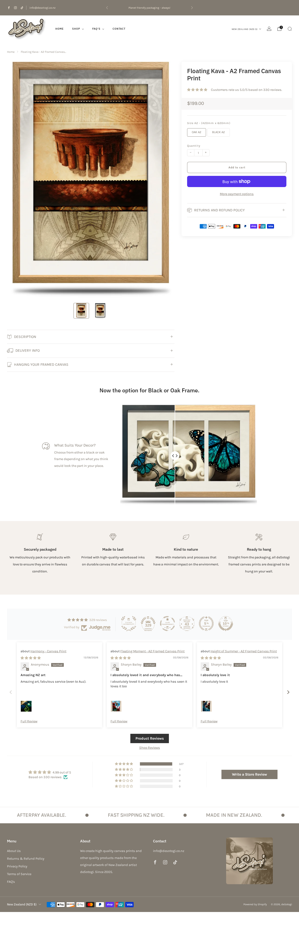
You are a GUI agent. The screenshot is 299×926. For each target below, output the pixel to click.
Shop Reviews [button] (149, 748)
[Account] (269, 28)
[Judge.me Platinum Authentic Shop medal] (128, 623)
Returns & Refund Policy (25, 859)
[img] (31, 658)
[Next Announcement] (192, 8)
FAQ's (96, 28)
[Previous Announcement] (107, 8)
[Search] (289, 28)
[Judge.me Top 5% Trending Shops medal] (206, 623)
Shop (76, 28)
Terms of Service (19, 874)
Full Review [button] (29, 721)
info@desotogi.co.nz (42, 7)
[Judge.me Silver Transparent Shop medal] (167, 623)
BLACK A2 (218, 132)
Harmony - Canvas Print (48, 651)
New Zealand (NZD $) (245, 29)
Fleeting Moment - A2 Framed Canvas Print (152, 651)
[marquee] (149, 815)
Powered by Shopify (255, 904)
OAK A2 (196, 132)
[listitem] (149, 8)
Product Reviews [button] (149, 738)
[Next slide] (165, 180)
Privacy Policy (17, 866)
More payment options (237, 194)
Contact (119, 28)
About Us (14, 851)
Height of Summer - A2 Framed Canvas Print (243, 651)
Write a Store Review (249, 774)
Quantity (193, 145)
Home (59, 28)
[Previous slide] (16, 180)
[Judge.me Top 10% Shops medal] (225, 623)
